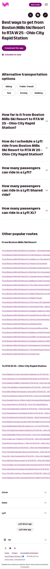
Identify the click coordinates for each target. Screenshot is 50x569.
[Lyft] (5, 4)
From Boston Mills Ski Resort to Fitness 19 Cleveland (24, 263)
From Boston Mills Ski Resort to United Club (20, 354)
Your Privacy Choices (13, 556)
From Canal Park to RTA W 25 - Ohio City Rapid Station (25, 404)
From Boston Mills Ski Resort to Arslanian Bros (22, 324)
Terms (7, 553)
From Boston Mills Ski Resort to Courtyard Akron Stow (25, 328)
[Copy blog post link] (45, 15)
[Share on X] (30, 15)
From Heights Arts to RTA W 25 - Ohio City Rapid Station (26, 447)
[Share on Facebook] (38, 15)
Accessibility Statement (29, 553)
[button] (46, 4)
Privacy (15, 553)
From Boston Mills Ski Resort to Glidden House (22, 298)
